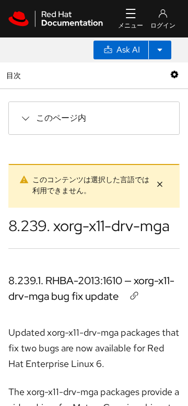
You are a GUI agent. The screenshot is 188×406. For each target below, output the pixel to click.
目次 (15, 75)
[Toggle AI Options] (159, 50)
